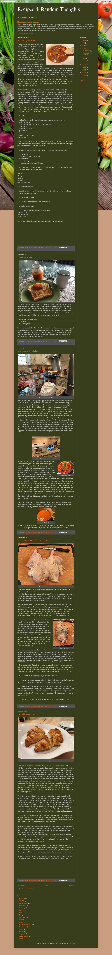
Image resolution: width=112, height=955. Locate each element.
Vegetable (22, 934)
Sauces (21, 929)
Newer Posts (22, 885)
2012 (83, 75)
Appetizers (22, 898)
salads (21, 939)
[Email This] (60, 247)
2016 (83, 64)
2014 (83, 70)
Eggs (20, 912)
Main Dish (22, 917)
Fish (20, 915)
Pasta (21, 922)
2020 (83, 40)
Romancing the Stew (26, 40)
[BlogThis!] (61, 247)
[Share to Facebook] (65, 247)
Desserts (22, 905)
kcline (59, 943)
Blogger (72, 943)
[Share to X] (63, 247)
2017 (83, 48)
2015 (83, 67)
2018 (83, 45)
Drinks (21, 910)
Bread (21, 901)
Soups (21, 931)
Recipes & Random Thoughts (49, 8)
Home (46, 885)
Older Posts (70, 885)
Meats (21, 919)
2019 (83, 43)
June (85, 61)
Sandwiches (23, 927)
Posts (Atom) (30, 889)
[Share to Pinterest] (66, 247)
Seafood (25, 250)
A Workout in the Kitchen (28, 351)
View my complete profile (25, 33)
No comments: (52, 247)
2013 (83, 72)
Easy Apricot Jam (25, 257)
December (86, 50)
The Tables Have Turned (28, 714)
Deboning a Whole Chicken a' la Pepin (34, 540)
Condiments (26, 343)
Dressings (22, 908)
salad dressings (24, 936)
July (84, 58)
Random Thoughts (25, 924)
